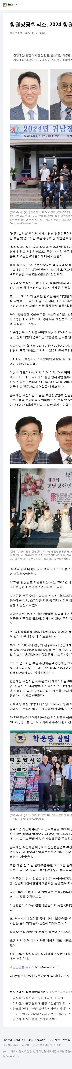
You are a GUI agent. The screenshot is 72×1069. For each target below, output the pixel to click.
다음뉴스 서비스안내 (14, 1039)
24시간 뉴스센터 (37, 1039)
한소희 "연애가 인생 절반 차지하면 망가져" (39, 1008)
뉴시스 (13, 5)
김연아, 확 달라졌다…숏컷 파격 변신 (35, 1019)
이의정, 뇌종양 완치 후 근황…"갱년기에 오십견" (40, 1003)
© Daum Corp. (11, 1056)
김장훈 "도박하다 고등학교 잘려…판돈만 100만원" (40, 998)
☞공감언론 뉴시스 (22, 967)
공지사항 (55, 1039)
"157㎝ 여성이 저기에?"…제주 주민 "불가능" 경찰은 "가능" (40, 1014)
